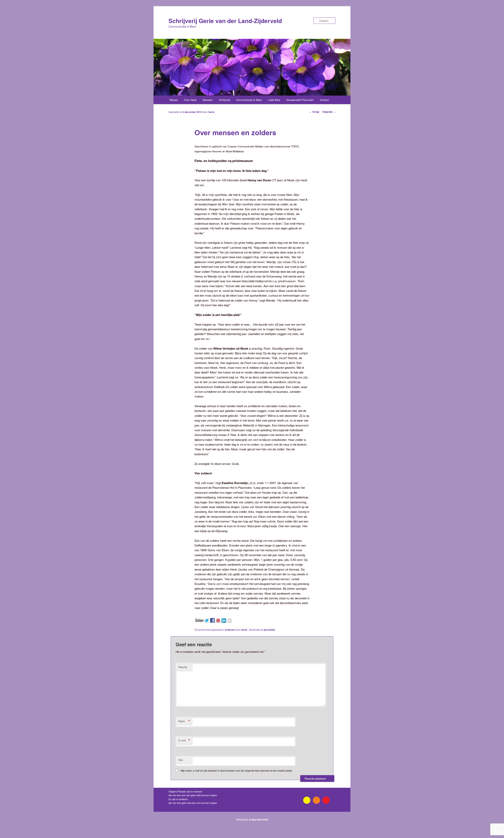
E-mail (184, 740)
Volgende (328, 112)
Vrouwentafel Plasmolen (300, 100)
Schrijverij (224, 100)
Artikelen (230, 629)
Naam (184, 721)
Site (180, 760)
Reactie (182, 667)
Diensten (208, 100)
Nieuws (174, 100)
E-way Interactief (258, 819)
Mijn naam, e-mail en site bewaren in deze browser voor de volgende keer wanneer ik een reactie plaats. (236, 770)
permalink (270, 629)
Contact (324, 100)
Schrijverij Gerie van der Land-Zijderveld (225, 20)
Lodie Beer (274, 100)
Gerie (211, 112)
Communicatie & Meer (249, 100)
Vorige (314, 112)
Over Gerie (190, 100)
